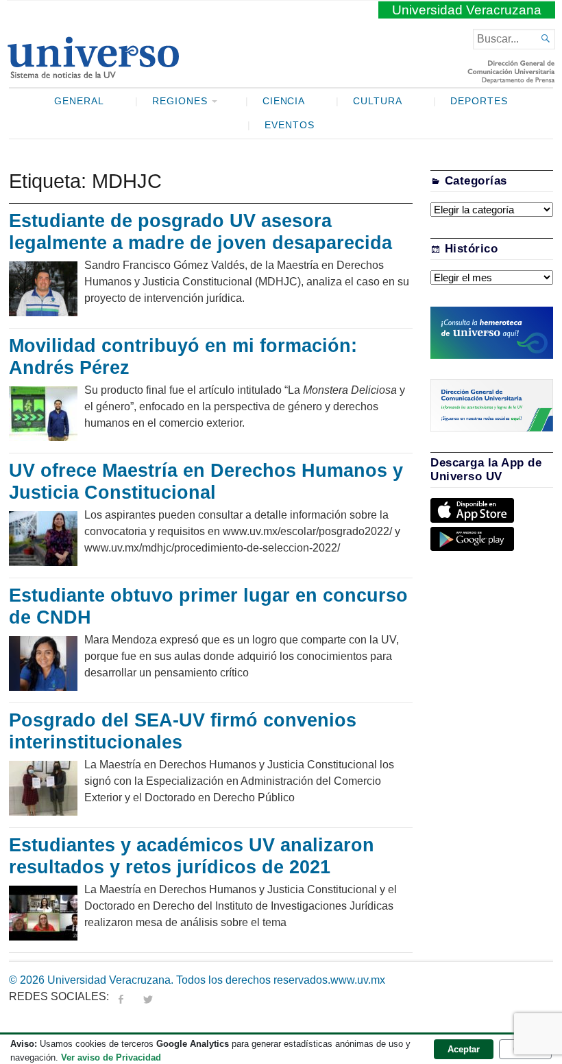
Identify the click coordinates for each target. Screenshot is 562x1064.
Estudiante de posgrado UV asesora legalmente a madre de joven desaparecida (200, 232)
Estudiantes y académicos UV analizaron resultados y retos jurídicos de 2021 (191, 856)
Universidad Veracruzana (466, 10)
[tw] (148, 996)
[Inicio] (93, 72)
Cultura (377, 101)
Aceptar (464, 1049)
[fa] (121, 996)
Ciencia (284, 101)
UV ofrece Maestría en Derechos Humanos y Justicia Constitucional (206, 481)
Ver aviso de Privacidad (111, 1057)
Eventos (290, 125)
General (79, 101)
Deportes (479, 101)
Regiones (180, 101)
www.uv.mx (357, 980)
